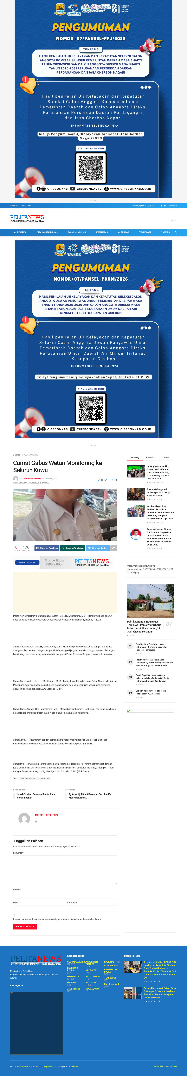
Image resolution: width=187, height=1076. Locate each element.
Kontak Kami (26, 206)
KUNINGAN (91, 982)
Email (16, 902)
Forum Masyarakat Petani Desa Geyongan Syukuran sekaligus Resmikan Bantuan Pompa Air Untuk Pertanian (154, 663)
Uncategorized (111, 984)
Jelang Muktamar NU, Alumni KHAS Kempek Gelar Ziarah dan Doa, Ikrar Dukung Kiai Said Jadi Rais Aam (158, 472)
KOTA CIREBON (93, 976)
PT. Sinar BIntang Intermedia (44, 1067)
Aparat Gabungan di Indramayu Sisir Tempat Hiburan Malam (159, 492)
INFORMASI (72, 982)
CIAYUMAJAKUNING (46, 232)
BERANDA (21, 232)
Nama (17, 889)
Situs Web (72, 903)
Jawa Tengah (73, 989)
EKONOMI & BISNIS (77, 232)
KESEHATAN (102, 232)
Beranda (16, 455)
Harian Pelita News (32, 478)
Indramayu (44, 778)
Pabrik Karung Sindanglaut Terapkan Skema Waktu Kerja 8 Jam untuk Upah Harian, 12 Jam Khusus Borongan (144, 626)
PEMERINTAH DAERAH (110, 970)
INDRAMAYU (43, 483)
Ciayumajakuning (28, 778)
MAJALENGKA (92, 989)
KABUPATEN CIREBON (92, 963)
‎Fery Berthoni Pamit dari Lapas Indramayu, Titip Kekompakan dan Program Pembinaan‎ (151, 647)
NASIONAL (166, 232)
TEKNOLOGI (145, 232)
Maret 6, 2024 (51, 478)
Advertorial (14, 206)
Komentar (19, 852)
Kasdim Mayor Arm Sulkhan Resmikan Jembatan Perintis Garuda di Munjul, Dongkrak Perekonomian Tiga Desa (160, 512)
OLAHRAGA (123, 232)
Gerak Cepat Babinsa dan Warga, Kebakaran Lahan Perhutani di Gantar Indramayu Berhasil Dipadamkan (153, 678)
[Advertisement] (65, 592)
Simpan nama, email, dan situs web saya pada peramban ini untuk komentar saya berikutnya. (57, 919)
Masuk (174, 206)
